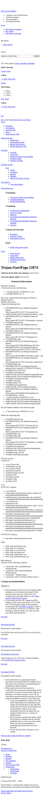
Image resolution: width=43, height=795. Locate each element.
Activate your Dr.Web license (17, 15)
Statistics (13, 176)
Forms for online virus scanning (21, 157)
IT (16, 120)
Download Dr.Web (13, 21)
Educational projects (17, 238)
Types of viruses (16, 213)
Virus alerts (14, 255)
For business (10, 128)
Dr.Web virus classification (19, 211)
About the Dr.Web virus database (22, 197)
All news (13, 262)
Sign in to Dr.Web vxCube (19, 178)
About (12, 170)
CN (5, 120)
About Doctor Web (12, 134)
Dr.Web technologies (17, 202)
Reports (13, 174)
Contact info (10, 767)
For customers (11, 761)
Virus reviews (15, 253)
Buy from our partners (14, 29)
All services (14, 140)
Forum (3, 83)
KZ (21, 120)
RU (2, 120)
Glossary (13, 225)
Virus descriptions (16, 184)
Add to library (8, 45)
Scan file (13, 152)
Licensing (13, 172)
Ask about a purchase (13, 33)
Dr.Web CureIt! (15, 159)
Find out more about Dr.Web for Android (16, 736)
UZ (24, 120)
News (8, 132)
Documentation (11, 19)
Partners (8, 763)
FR (14, 120)
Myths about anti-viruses (19, 247)
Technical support (12, 17)
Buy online (10, 31)
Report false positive (17, 144)
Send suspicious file (17, 142)
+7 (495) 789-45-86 (8, 79)
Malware (13, 215)
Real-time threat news (18, 260)
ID (30, 120)
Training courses (16, 236)
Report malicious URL (18, 146)
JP (19, 120)
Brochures (14, 234)
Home (8, 754)
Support (8, 759)
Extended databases (17, 199)
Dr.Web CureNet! (16, 161)
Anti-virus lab (10, 130)
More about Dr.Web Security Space (22, 597)
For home (9, 126)
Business (9, 756)
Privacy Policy (6, 793)
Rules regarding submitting (25, 63)
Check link (14, 154)
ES (11, 120)
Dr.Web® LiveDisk (26, 607)
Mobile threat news (17, 258)
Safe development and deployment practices (17, 791)
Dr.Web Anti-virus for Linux (15, 660)
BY (27, 120)
